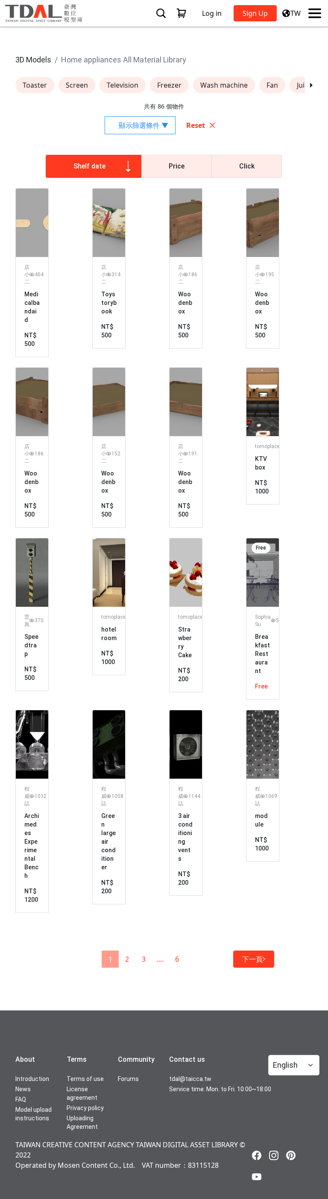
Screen (77, 85)
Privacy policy (85, 1107)
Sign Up (255, 13)
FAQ (20, 1099)
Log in (212, 13)
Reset (195, 125)
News (23, 1089)
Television (122, 85)
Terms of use (85, 1078)
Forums (128, 1078)
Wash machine (224, 85)
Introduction (32, 1078)
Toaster (35, 85)
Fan (272, 85)
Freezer (169, 85)
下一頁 (252, 959)
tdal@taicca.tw (190, 1078)
